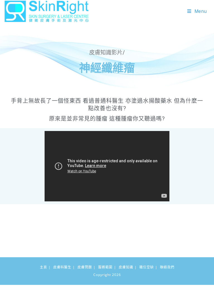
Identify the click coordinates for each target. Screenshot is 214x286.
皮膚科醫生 (62, 267)
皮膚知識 (126, 267)
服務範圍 (105, 267)
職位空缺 (146, 267)
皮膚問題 (84, 267)
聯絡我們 (167, 267)
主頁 (43, 267)
